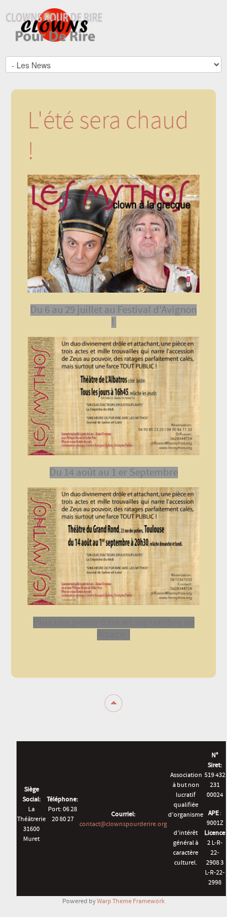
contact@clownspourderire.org (123, 824)
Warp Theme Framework (131, 901)
